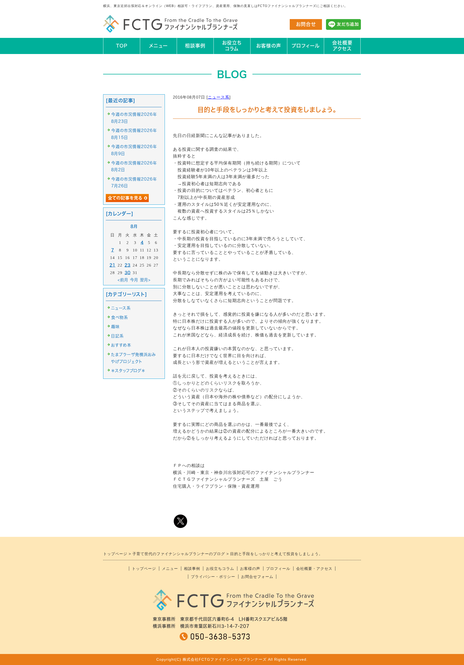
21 (112, 265)
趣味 (115, 327)
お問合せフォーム (257, 576)
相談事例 (195, 45)
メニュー (158, 45)
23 (127, 265)
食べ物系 (119, 317)
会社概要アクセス (342, 45)
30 (127, 273)
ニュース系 (218, 97)
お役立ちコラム (232, 45)
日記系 (117, 336)
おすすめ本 (121, 345)
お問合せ (306, 24)
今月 (134, 280)
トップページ (144, 568)
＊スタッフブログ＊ (128, 371)
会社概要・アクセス (314, 568)
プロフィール (306, 45)
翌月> (145, 280)
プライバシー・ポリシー (213, 576)
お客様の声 (268, 45)
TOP (121, 45)
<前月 (123, 280)
